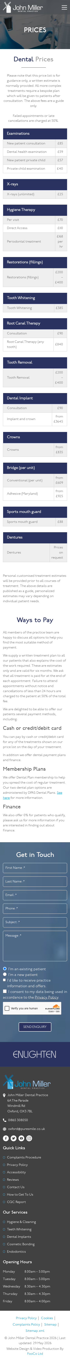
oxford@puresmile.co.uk (26, 1129)
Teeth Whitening (19, 1229)
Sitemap (50, 1324)
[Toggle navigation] (67, 7)
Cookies (47, 1318)
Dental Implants (19, 1237)
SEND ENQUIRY (35, 1027)
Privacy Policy (46, 998)
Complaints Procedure (24, 1157)
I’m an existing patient (27, 969)
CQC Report (16, 1202)
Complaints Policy (26, 1324)
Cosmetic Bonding (21, 1244)
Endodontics (16, 1251)
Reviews (13, 1180)
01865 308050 (18, 1120)
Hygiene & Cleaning (21, 1222)
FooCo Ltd (35, 1353)
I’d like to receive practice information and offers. (29, 983)
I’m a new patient (23, 975)
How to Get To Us (20, 1194)
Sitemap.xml (35, 1331)
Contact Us (15, 1187)
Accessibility (16, 1172)
